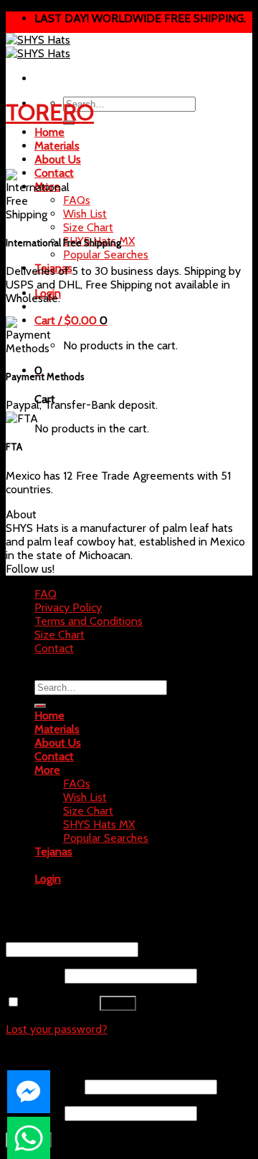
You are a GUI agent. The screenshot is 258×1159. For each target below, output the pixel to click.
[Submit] (40, 706)
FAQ (45, 594)
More (47, 770)
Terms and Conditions (88, 621)
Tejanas (53, 268)
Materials (57, 145)
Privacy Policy (68, 607)
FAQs (76, 200)
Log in (117, 1003)
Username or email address (77, 935)
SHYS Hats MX (99, 824)
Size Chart (88, 227)
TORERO (50, 112)
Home (49, 132)
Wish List (85, 213)
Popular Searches (105, 254)
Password (34, 975)
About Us (57, 159)
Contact (54, 648)
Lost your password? (57, 1029)
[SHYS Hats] (38, 46)
